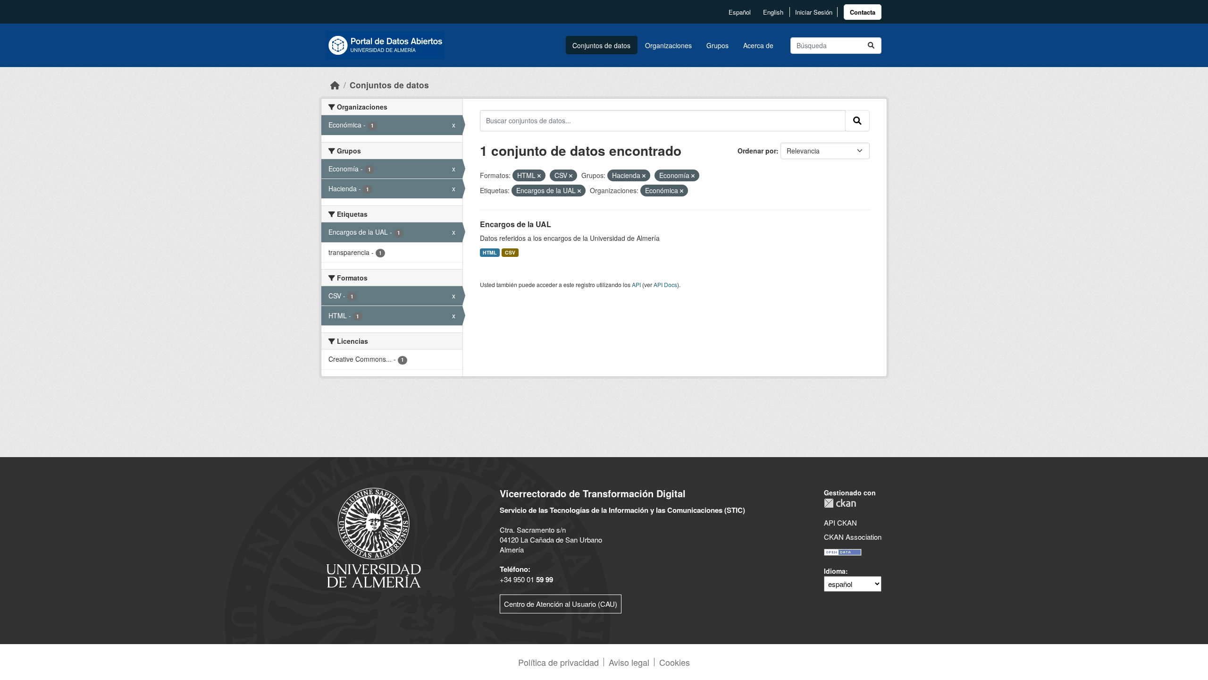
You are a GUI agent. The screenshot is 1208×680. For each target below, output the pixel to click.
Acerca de (758, 45)
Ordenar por (757, 150)
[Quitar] (539, 175)
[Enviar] (871, 45)
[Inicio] (335, 85)
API (636, 284)
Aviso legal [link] (629, 662)
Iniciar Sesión (813, 12)
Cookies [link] (674, 662)
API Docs (665, 284)
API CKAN (840, 522)
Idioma (835, 571)
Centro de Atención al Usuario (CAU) (560, 604)
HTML (489, 252)
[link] (862, 12)
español (740, 12)
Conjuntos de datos (601, 45)
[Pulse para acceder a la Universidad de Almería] (374, 537)
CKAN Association (852, 537)
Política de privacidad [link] (558, 662)
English (773, 12)
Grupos (717, 45)
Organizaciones (668, 45)
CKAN (840, 503)
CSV (510, 252)
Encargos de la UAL (515, 224)
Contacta (862, 12)
